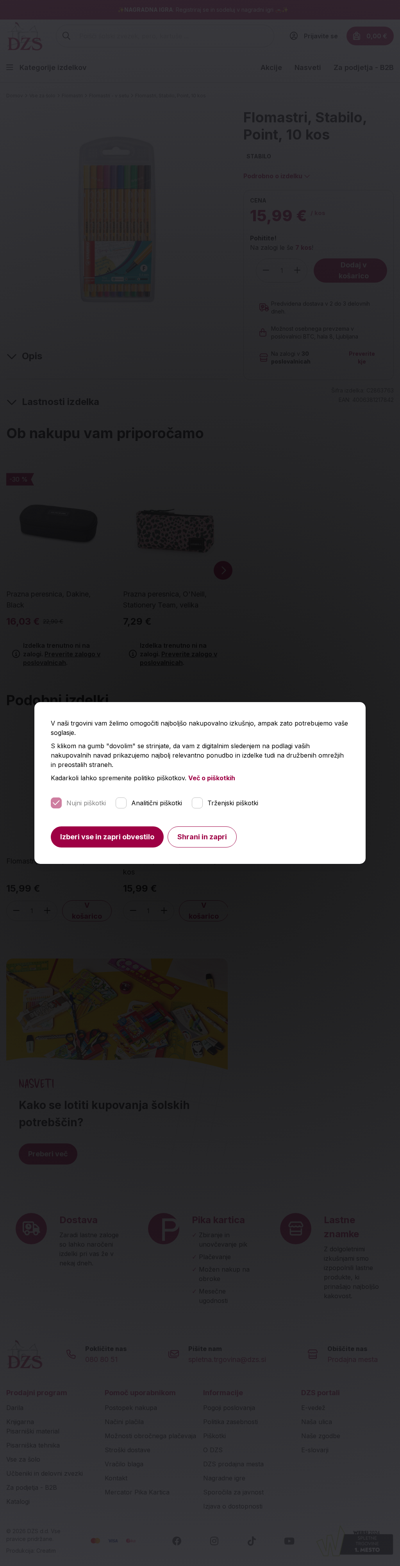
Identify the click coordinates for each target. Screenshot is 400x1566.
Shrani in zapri (202, 837)
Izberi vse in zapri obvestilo (107, 837)
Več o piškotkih (211, 778)
